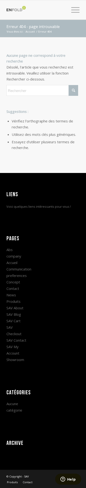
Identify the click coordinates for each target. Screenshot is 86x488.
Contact (12, 288)
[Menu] (73, 9)
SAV (26, 476)
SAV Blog (13, 314)
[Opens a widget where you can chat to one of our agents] (68, 480)
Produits (13, 301)
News (11, 295)
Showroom (15, 359)
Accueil (11, 262)
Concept (13, 282)
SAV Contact (16, 340)
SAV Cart (13, 320)
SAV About (14, 307)
